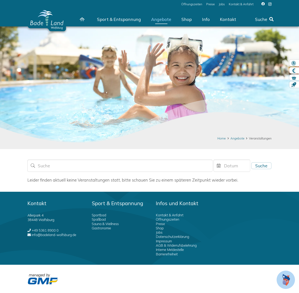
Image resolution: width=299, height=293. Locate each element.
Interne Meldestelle (170, 249)
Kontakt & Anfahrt (169, 215)
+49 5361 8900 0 (45, 230)
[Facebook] (263, 4)
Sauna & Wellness (105, 224)
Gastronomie (101, 228)
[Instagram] (270, 4)
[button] (145, 19)
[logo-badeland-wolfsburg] (46, 19)
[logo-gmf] (42, 279)
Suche (261, 165)
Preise (160, 224)
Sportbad (99, 215)
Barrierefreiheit (167, 254)
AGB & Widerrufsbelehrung (176, 245)
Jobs (159, 232)
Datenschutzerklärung (172, 236)
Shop (160, 228)
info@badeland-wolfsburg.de (54, 235)
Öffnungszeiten (167, 219)
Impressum (164, 241)
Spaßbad (99, 219)
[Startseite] (82, 19)
